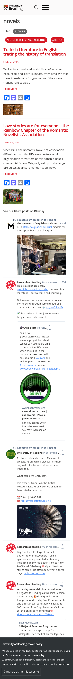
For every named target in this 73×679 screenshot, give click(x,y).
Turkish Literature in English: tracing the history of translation (34, 52)
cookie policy (37, 655)
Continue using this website (21, 671)
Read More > (11, 89)
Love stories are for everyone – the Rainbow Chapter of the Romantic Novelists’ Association (36, 130)
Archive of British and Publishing (26, 39)
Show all (20, 31)
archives (57, 39)
